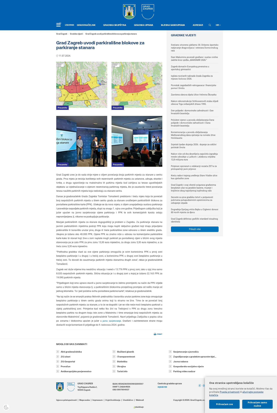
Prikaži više (195, 229)
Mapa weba (84, 400)
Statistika (122, 361)
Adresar (198, 25)
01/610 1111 (162, 387)
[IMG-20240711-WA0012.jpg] (81, 141)
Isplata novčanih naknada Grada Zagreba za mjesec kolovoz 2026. (192, 77)
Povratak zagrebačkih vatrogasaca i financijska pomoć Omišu (193, 87)
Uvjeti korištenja (112, 400)
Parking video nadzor (184, 371)
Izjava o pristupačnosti (66, 400)
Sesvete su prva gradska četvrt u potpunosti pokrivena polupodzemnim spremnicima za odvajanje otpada (192, 200)
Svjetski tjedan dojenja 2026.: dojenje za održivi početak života (193, 146)
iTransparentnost (126, 356)
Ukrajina (121, 366)
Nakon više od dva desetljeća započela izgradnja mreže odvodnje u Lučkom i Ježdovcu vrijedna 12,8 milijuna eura (194, 157)
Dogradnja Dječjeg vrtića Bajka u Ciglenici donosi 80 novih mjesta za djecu (194, 211)
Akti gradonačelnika (71, 351)
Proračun (65, 366)
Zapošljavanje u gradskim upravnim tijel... (194, 356)
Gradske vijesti (76, 34)
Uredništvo (128, 400)
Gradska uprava (143, 25)
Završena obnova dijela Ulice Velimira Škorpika (193, 94)
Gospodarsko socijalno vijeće (188, 366)
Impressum (97, 400)
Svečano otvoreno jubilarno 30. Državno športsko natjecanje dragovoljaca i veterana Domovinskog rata (194, 48)
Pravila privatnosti (229, 392)
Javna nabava (180, 361)
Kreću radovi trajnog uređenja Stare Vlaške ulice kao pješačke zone (194, 177)
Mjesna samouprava (173, 25)
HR (217, 25)
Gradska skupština (114, 25)
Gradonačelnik (86, 25)
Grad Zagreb (61, 34)
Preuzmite (62, 108)
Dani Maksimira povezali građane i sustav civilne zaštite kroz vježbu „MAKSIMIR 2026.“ (194, 58)
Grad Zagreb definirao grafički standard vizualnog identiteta (194, 220)
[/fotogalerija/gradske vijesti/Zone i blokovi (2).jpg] (137, 84)
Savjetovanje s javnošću (186, 351)
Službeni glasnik (125, 351)
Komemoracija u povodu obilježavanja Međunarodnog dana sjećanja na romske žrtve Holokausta (193, 135)
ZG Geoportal (68, 361)
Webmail (140, 400)
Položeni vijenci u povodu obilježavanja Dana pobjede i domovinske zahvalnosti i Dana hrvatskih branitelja (192, 123)
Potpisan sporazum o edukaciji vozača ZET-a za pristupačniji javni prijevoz (194, 167)
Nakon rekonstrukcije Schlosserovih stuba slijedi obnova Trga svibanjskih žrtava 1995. (194, 102)
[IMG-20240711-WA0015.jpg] (137, 141)
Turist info (122, 371)
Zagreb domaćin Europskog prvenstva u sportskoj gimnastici (190, 68)
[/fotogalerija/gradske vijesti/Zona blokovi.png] (81, 84)
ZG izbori (65, 356)
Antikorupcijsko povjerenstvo (76, 371)
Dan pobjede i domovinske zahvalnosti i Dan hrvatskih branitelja (192, 112)
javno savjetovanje (112, 321)
